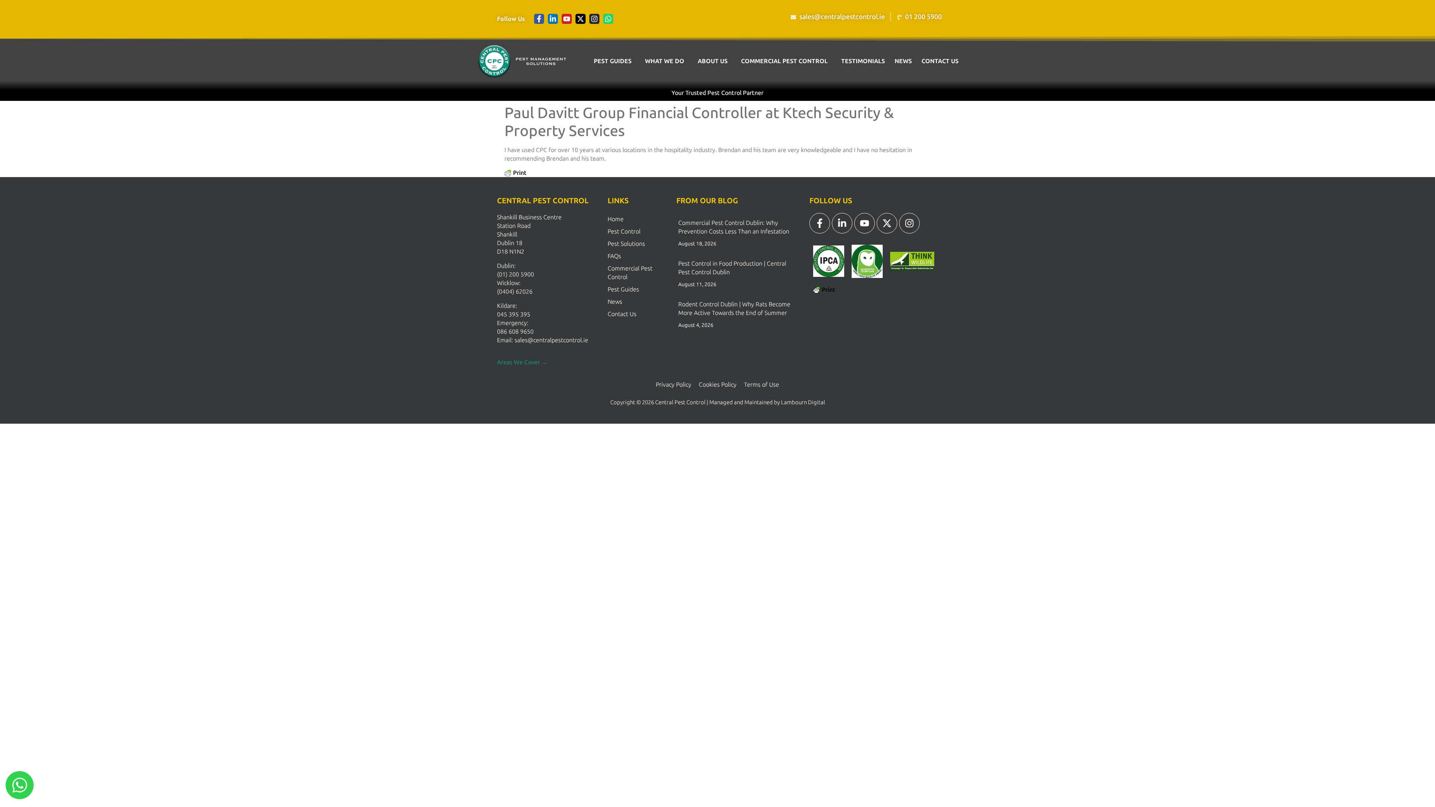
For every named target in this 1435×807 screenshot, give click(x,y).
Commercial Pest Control (784, 61)
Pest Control (624, 231)
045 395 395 (513, 314)
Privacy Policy (673, 384)
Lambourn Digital (803, 402)
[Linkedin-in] (553, 19)
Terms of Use (761, 384)
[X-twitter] (580, 19)
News (903, 61)
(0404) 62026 (515, 291)
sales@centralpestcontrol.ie (551, 340)
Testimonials (863, 61)
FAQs (614, 256)
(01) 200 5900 (515, 274)
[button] (614, 61)
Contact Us (940, 61)
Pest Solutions (626, 243)
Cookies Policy (718, 384)
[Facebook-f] (539, 19)
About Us (713, 61)
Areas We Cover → (522, 362)
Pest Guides (613, 61)
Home (616, 219)
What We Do (664, 61)
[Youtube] (567, 19)
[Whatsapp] (608, 19)
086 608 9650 (515, 331)
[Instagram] (594, 19)
